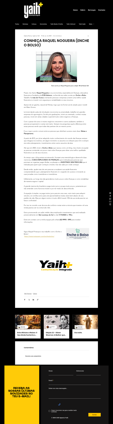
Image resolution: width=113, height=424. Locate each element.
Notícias (25, 24)
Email (51, 380)
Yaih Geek (82, 24)
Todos (17, 24)
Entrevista (43, 24)
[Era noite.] (85, 322)
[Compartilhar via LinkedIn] (33, 299)
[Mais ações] (88, 36)
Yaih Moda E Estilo (56, 24)
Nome (51, 371)
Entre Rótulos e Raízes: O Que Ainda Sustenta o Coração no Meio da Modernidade (27, 333)
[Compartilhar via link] (37, 299)
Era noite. (78, 332)
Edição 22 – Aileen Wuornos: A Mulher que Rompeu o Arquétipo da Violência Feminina (56, 333)
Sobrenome (80, 371)
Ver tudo (95, 311)
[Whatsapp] (110, 199)
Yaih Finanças (28, 293)
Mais (90, 24)
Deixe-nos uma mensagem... (58, 388)
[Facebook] (110, 196)
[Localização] (110, 204)
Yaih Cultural (70, 24)
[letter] (110, 202)
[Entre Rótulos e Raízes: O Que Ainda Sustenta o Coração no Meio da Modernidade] (28, 322)
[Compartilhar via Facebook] (25, 299)
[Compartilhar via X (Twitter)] (29, 299)
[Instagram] (110, 193)
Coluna (34, 24)
